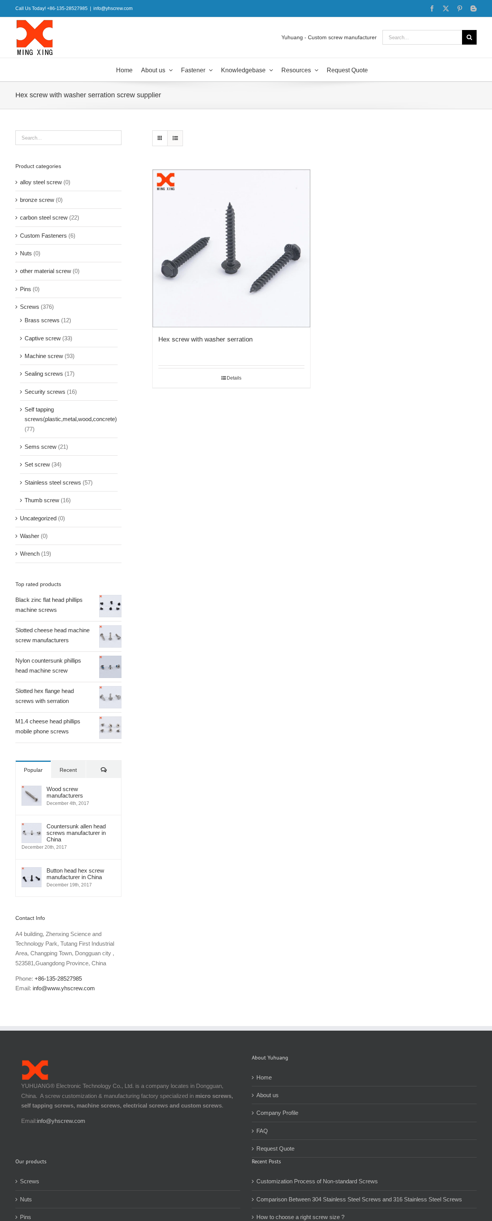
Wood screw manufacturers (65, 792)
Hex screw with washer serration (205, 339)
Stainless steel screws (53, 482)
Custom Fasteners (43, 235)
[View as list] (175, 138)
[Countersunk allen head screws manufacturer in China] (32, 828)
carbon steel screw (44, 217)
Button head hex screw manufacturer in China (75, 873)
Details (234, 378)
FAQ (262, 1131)
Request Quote (275, 1148)
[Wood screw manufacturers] (32, 790)
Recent (68, 770)
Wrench (30, 553)
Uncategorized (38, 518)
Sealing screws (44, 373)
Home (264, 1077)
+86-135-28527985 (58, 978)
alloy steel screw (41, 182)
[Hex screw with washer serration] (231, 248)
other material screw (45, 271)
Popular (33, 770)
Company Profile (277, 1112)
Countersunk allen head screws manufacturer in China (76, 833)
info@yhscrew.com (113, 8)
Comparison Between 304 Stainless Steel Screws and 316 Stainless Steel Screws (359, 1199)
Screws (29, 306)
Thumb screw (42, 500)
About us (267, 1095)
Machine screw (44, 356)
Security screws (45, 391)
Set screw (37, 464)
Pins (25, 289)
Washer (29, 536)
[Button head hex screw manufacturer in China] (32, 872)
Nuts (26, 253)
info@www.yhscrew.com (64, 988)
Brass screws (42, 320)
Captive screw (43, 338)
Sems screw (41, 446)
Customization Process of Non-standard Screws (317, 1181)
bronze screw (37, 200)
